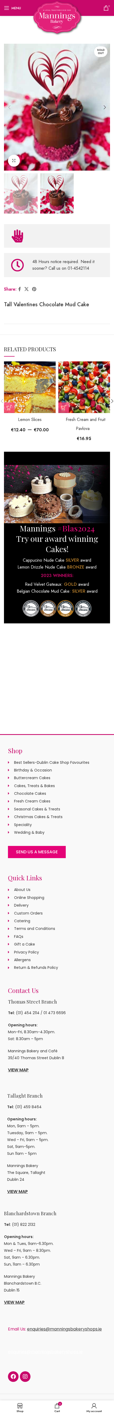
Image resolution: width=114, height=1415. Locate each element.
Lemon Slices (30, 419)
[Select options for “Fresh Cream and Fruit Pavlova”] (63, 407)
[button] (9, 107)
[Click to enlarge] (14, 161)
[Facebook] (13, 1376)
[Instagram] (25, 1376)
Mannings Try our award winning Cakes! (57, 538)
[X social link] (26, 289)
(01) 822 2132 (23, 1224)
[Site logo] (57, 17)
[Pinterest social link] (34, 289)
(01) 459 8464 (28, 1107)
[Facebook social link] (19, 289)
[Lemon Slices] (30, 387)
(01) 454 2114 (28, 1012)
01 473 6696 (54, 1012)
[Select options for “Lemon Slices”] (9, 407)
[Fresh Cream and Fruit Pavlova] (84, 387)
